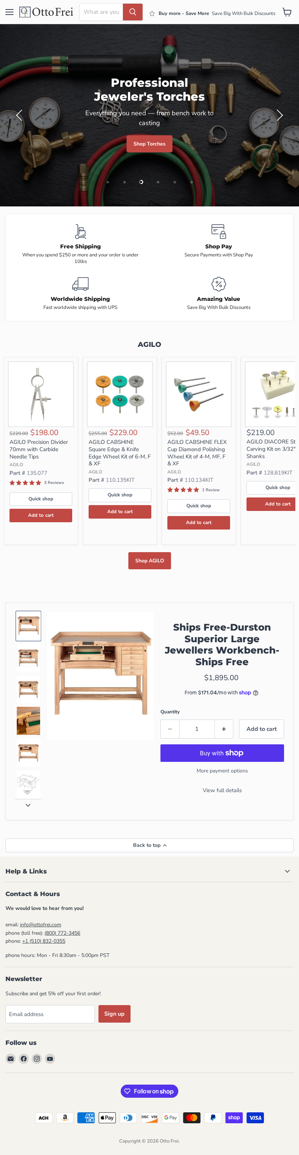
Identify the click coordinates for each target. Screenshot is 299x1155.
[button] (20, 115)
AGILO (16, 465)
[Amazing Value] (218, 294)
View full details (222, 790)
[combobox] (101, 12)
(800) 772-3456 (62, 933)
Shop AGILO (149, 560)
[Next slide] (28, 805)
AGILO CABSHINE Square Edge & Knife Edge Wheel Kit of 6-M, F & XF (120, 452)
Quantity (170, 712)
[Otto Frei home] (46, 12)
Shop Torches (149, 143)
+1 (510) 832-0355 (43, 941)
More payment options (222, 770)
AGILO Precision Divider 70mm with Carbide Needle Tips (38, 449)
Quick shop (40, 499)
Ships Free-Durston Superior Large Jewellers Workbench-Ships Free (222, 644)
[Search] (133, 12)
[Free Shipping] (80, 244)
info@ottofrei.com (40, 924)
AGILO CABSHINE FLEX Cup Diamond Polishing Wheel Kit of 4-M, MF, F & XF (197, 452)
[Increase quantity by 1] (224, 729)
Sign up (114, 1014)
